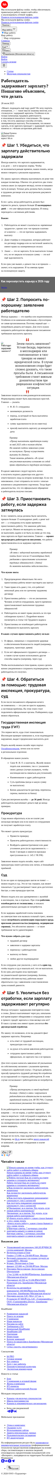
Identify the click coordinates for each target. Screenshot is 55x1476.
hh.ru (17, 1139)
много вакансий (41, 1139)
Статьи (10, 71)
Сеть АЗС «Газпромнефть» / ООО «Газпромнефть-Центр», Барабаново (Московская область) (30, 1301)
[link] (6, 50)
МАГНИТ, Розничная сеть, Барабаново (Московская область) (26, 1282)
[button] (4, 57)
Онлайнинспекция (10, 748)
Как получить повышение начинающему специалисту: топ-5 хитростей (26, 1204)
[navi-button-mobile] (4, 65)
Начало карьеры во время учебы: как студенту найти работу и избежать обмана (29, 1173)
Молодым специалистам (18, 74)
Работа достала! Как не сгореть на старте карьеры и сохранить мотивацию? (26, 1184)
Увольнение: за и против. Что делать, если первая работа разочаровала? (27, 1214)
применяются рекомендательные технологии (24, 1443)
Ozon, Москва (40, 1255)
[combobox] (13, 1467)
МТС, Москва (21, 1261)
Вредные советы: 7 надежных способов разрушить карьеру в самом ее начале (26, 1234)
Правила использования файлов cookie (19, 22)
